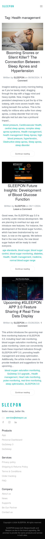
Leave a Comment (22, 209)
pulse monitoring (11, 380)
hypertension (30, 138)
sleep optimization (15, 383)
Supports (6, 502)
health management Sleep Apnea (19, 134)
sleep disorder (23, 145)
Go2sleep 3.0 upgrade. (18, 373)
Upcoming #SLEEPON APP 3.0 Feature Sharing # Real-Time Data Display (23, 309)
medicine (36, 256)
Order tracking (9, 475)
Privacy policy (9, 462)
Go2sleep (7, 448)
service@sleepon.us (16, 417)
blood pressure (10, 124)
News (5, 498)
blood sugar (24, 250)
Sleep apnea (35, 141)
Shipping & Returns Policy (15, 466)
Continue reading (22, 153)
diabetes (38, 253)
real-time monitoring (31, 380)
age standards (9, 250)
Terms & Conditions (11, 471)
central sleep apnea (14, 128)
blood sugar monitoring (21, 253)
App (4, 435)
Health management (31, 131)
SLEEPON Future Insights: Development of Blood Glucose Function (22, 192)
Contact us (7, 512)
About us (6, 493)
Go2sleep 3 (7, 444)
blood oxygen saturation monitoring (22, 370)
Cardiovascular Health (30, 124)
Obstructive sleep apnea (15, 141)
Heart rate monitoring (29, 377)
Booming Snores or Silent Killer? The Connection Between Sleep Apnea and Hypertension (22, 61)
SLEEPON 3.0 (32, 383)
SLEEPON (19, 77)
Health (6, 256)
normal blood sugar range (22, 260)
